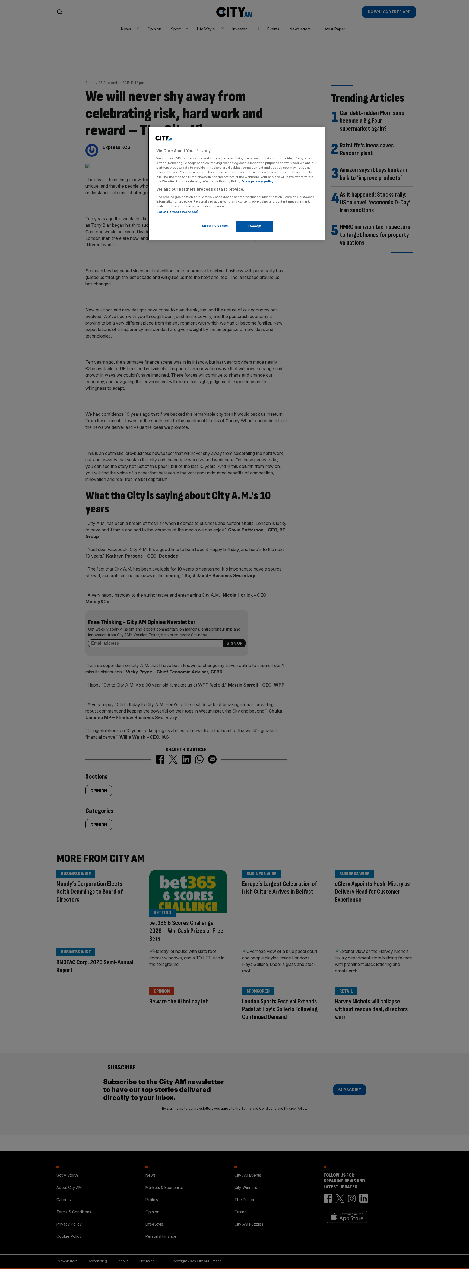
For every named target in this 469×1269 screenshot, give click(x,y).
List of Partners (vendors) (177, 212)
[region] (236, 183)
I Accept (255, 226)
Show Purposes (215, 226)
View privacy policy (258, 181)
